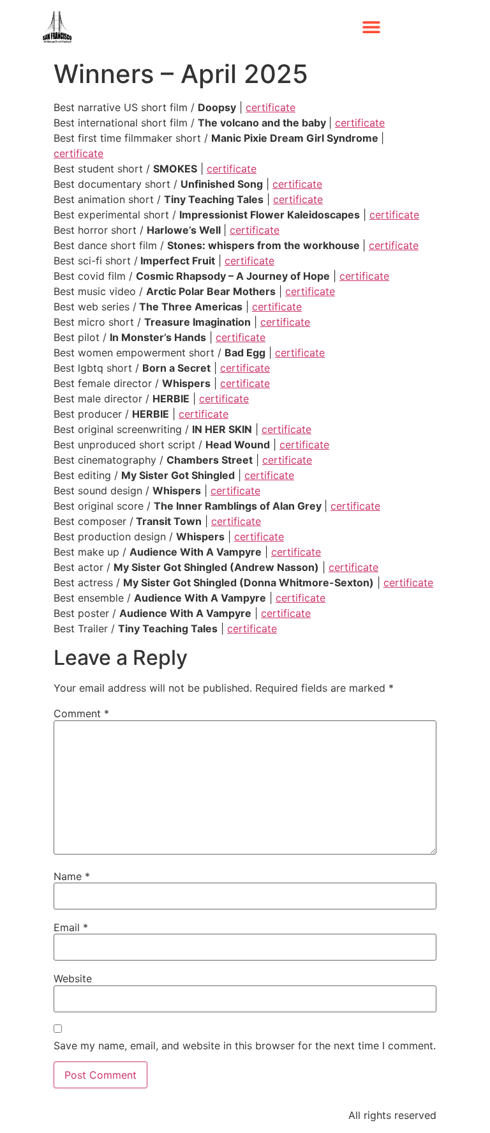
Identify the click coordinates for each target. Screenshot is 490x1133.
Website (73, 978)
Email (71, 927)
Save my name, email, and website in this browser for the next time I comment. (245, 1045)
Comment (81, 713)
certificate (270, 107)
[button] (371, 27)
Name (72, 876)
